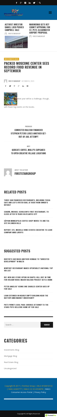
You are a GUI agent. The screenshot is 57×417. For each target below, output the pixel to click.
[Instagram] (25, 2)
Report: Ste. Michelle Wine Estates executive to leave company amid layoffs (28, 231)
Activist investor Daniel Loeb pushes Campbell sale (14, 27)
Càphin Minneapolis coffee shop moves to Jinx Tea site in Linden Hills (26, 221)
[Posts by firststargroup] (6, 34)
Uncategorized (10, 368)
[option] (16, 35)
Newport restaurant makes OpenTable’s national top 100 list (28, 269)
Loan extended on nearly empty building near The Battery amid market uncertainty (26, 296)
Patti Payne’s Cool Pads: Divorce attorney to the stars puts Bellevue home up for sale (26, 305)
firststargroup (14, 34)
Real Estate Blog (11, 362)
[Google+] (21, 2)
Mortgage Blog (10, 356)
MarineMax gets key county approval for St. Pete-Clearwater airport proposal (39, 28)
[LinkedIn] (30, 2)
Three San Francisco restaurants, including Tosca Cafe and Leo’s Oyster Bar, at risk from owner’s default (27, 202)
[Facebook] (17, 2)
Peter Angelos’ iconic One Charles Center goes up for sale (27, 287)
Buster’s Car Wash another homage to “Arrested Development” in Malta (26, 260)
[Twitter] (34, 2)
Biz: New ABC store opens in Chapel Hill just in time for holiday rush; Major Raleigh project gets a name (28, 278)
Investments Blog (11, 59)
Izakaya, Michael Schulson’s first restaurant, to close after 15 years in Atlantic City (26, 212)
